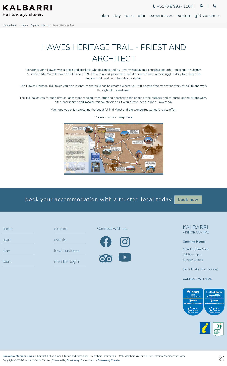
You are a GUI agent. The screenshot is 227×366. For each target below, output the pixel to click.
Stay (117, 15)
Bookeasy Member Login (18, 356)
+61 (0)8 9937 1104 (175, 6)
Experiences (161, 15)
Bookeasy (73, 360)
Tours (129, 15)
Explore (184, 15)
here (129, 117)
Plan (105, 15)
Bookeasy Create (109, 360)
